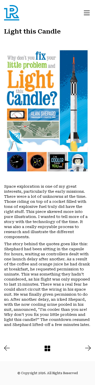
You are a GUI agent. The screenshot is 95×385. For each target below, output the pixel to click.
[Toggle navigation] (87, 12)
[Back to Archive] (47, 348)
